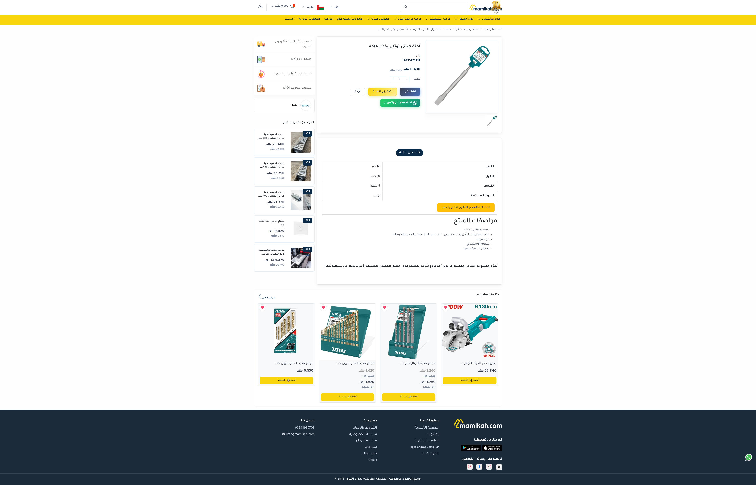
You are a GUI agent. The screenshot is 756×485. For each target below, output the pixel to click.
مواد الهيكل (466, 19)
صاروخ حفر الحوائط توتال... (478, 363)
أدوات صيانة (452, 29)
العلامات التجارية (309, 19)
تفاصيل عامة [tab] (409, 153)
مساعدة (371, 447)
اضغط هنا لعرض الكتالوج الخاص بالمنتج (466, 207)
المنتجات (433, 434)
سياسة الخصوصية (363, 434)
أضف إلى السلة (382, 91)
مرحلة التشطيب (440, 19)
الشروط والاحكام (365, 428)
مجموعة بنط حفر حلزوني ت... (354, 363)
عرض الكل (268, 298)
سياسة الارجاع (366, 440)
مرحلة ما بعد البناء (409, 19)
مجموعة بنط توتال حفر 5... (417, 363)
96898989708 (305, 428)
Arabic (311, 7)
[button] (492, 448)
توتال (294, 105)
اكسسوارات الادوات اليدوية (427, 29)
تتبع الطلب (369, 453)
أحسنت (289, 19)
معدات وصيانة (380, 19)
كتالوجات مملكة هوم (350, 19)
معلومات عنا (430, 453)
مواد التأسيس (491, 19)
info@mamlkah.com (300, 434)
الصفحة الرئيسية (493, 29)
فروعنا (328, 19)
